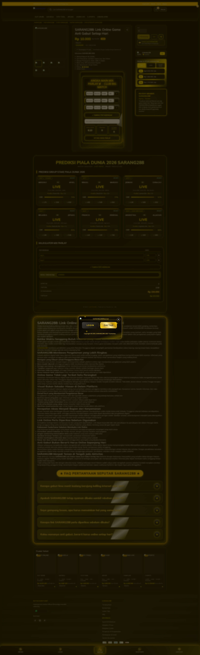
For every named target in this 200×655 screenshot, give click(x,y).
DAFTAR (108, 325)
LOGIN (90, 325)
